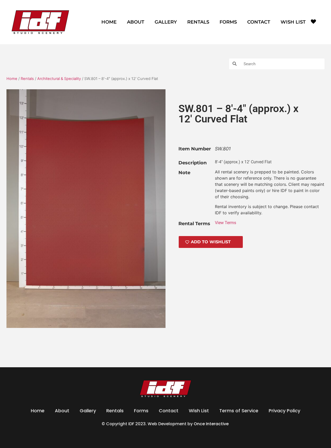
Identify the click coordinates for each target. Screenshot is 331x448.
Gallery (166, 22)
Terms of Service (238, 410)
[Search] (234, 63)
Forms (228, 22)
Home (109, 22)
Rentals (198, 22)
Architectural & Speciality (59, 78)
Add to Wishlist (211, 241)
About (135, 22)
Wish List (293, 22)
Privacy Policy (284, 410)
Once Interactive (212, 424)
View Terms (225, 222)
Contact (258, 22)
